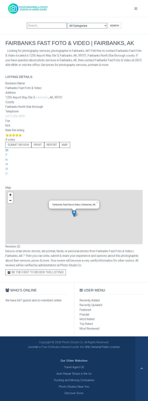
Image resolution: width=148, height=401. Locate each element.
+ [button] (10, 195)
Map (65, 145)
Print (38, 145)
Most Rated (87, 319)
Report (52, 145)
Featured (85, 309)
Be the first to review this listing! (37, 272)
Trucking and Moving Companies (74, 380)
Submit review (18, 145)
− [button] (10, 200)
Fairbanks (42, 97)
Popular (84, 314)
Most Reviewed (89, 328)
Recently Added (90, 300)
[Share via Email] (6, 150)
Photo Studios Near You (74, 386)
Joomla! (33, 347)
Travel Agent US (74, 367)
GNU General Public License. (102, 347)
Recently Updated (91, 305)
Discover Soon (74, 393)
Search (114, 25)
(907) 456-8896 (15, 116)
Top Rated (86, 324)
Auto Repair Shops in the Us (74, 373)
